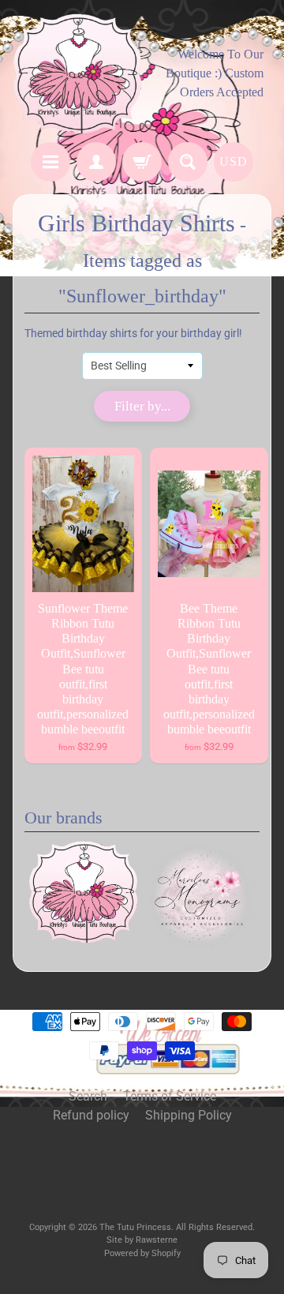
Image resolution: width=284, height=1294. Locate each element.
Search (88, 1096)
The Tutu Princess (135, 1227)
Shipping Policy (188, 1115)
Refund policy (91, 1115)
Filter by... (142, 406)
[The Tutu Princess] (77, 73)
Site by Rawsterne (142, 1240)
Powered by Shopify (142, 1253)
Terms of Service (169, 1096)
